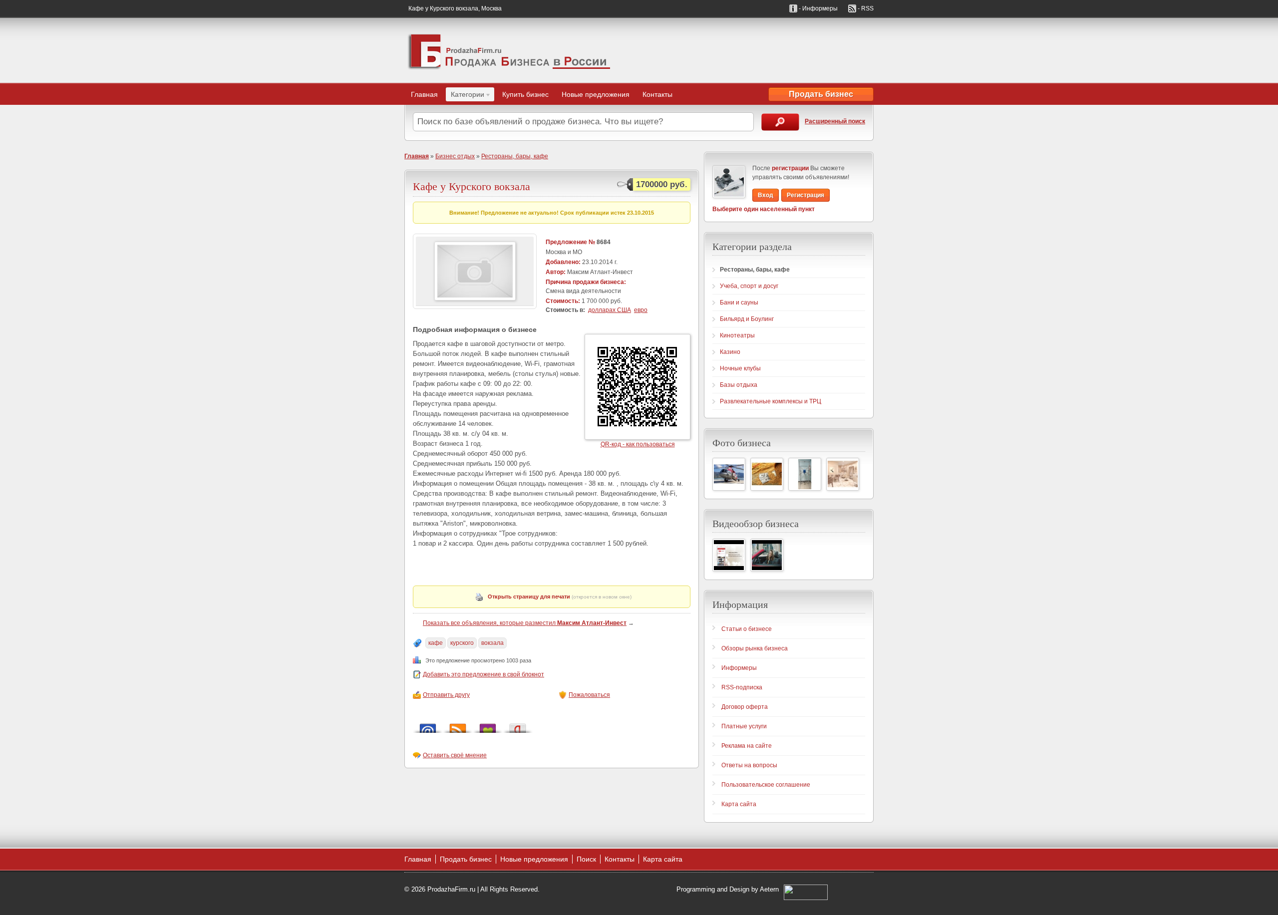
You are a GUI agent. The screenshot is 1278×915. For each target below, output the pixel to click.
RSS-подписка (741, 687)
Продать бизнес (821, 94)
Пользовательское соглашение (765, 784)
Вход (765, 195)
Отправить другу (446, 694)
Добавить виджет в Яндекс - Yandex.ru (518, 725)
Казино (730, 351)
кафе (435, 642)
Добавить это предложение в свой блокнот (483, 674)
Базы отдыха (738, 384)
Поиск (586, 859)
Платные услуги (744, 726)
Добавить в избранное (488, 725)
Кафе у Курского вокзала (471, 186)
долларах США (609, 309)
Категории (465, 95)
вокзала (492, 642)
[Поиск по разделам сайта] (780, 122)
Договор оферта (744, 706)
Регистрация (805, 195)
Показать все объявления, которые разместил (525, 622)
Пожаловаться (589, 694)
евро (640, 309)
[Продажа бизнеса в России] (509, 50)
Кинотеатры (737, 335)
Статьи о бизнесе (746, 628)
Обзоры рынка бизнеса (754, 648)
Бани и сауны (739, 302)
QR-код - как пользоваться (638, 444)
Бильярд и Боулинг (747, 318)
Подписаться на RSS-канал (458, 725)
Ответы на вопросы (749, 765)
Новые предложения (596, 94)
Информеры (739, 667)
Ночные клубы (740, 368)
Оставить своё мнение (455, 755)
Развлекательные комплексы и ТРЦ (770, 401)
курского (462, 642)
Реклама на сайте (746, 745)
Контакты (657, 94)
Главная (424, 94)
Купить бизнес (525, 94)
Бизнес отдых (455, 156)
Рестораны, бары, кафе (514, 156)
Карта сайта (738, 804)
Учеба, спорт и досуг (749, 286)
